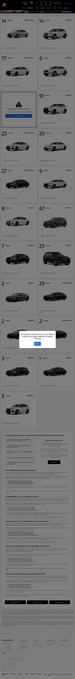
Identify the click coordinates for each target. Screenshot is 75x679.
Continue (37, 344)
